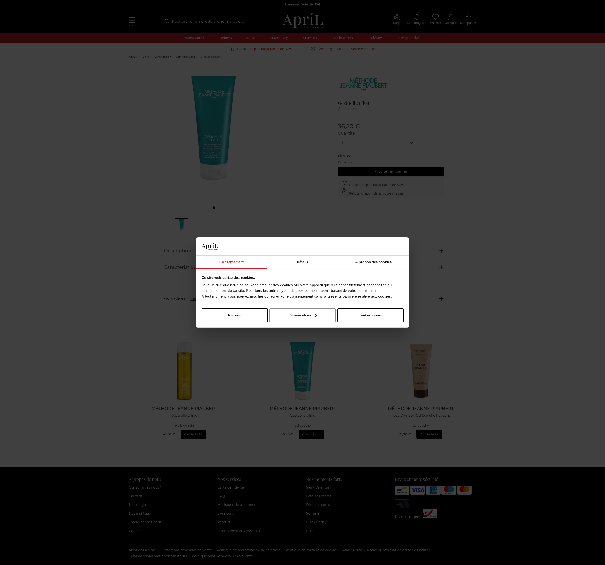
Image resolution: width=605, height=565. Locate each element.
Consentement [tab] (231, 262)
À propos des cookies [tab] (373, 262)
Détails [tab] (302, 262)
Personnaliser (299, 315)
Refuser (234, 315)
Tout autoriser (370, 315)
